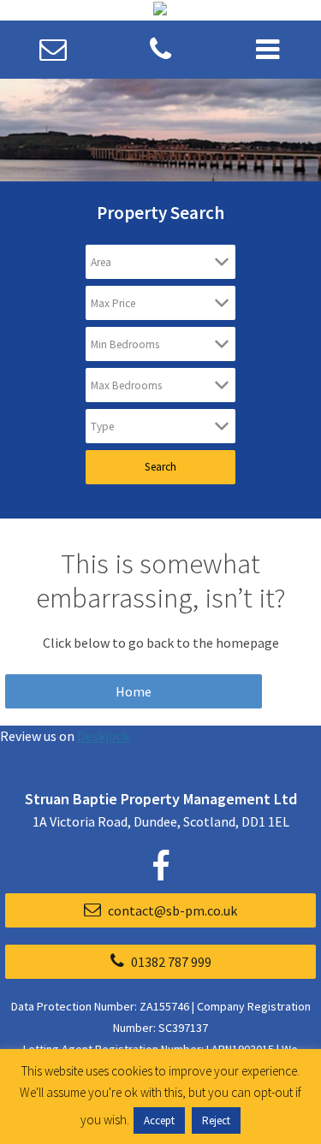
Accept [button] (159, 1120)
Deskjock (103, 735)
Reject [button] (216, 1120)
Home (134, 691)
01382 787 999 (169, 961)
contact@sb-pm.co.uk (171, 910)
